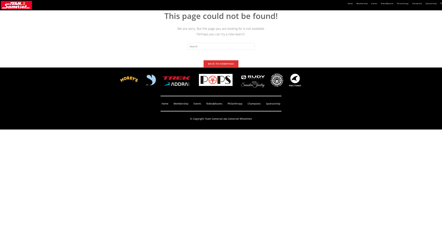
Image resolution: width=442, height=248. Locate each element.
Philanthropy (235, 103)
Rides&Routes (214, 103)
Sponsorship (273, 103)
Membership (181, 103)
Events (197, 103)
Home (165, 103)
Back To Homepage (221, 63)
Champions (254, 103)
